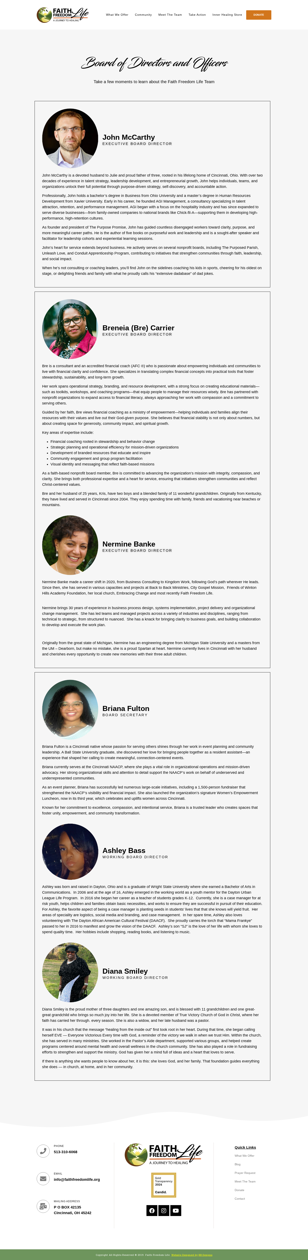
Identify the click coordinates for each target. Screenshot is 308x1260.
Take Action (197, 14)
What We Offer (117, 14)
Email (58, 1173)
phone (59, 1146)
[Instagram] (163, 1210)
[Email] (43, 1178)
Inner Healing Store (227, 14)
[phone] (43, 1151)
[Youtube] (175, 1210)
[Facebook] (151, 1210)
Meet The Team (170, 14)
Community (143, 14)
